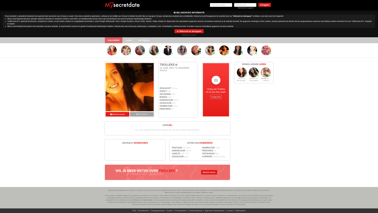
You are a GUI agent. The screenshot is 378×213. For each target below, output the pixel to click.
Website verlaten (189, 35)
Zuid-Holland (253, 80)
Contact (230, 211)
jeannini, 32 (254, 78)
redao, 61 (168, 57)
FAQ (134, 211)
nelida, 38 (252, 57)
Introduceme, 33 (266, 57)
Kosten (170, 211)
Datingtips (144, 40)
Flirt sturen (143, 114)
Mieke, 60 (224, 57)
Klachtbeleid (143, 211)
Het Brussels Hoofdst (244, 80)
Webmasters (241, 211)
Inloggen (264, 4)
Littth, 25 (140, 57)
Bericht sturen (118, 114)
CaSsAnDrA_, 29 (210, 57)
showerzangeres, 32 (112, 57)
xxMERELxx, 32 (266, 78)
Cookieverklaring (195, 211)
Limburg (266, 80)
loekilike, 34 (153, 57)
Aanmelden (113, 40)
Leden (129, 40)
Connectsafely (147, 200)
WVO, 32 (242, 78)
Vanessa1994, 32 (238, 57)
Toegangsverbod (157, 211)
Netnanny (136, 200)
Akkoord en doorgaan (190, 31)
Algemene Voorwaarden (214, 211)
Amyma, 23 (182, 57)
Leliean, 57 (126, 57)
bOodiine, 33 (196, 57)
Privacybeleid (180, 211)
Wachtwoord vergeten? (246, 8)
